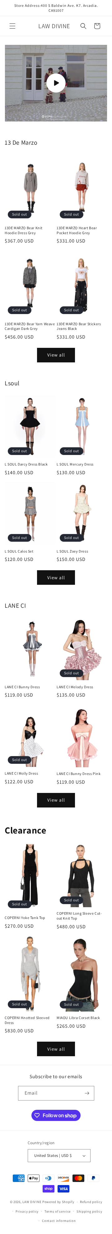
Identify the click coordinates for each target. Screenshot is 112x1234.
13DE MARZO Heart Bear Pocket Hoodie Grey (77, 230)
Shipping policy (89, 1211)
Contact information (59, 1221)
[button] (12, 26)
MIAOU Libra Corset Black (78, 1017)
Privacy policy (27, 1211)
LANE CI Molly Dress (21, 773)
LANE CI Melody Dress (75, 687)
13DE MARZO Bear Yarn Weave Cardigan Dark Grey (30, 326)
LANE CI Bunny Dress (22, 687)
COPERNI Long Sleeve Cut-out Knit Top (79, 916)
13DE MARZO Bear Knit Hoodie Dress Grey (24, 230)
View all (56, 355)
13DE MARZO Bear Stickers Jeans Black (79, 326)
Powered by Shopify (58, 1202)
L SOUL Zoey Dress (72, 551)
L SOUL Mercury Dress (75, 464)
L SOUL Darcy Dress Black (26, 464)
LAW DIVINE (31, 1202)
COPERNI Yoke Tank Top (25, 917)
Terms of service (57, 1211)
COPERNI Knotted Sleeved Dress (27, 1020)
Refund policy (91, 1202)
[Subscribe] (87, 1093)
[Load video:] (56, 83)
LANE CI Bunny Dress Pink (78, 773)
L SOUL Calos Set (19, 551)
